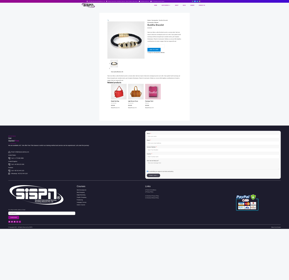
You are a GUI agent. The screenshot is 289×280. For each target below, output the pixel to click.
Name (148, 133)
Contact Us (202, 5)
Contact (279, 227)
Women (156, 22)
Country (149, 154)
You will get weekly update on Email (16, 209)
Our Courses (165, 5)
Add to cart (154, 49)
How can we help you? (153, 160)
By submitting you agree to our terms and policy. (161, 171)
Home (155, 5)
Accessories (155, 20)
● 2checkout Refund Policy (152, 197)
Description (114, 71)
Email (148, 140)
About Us (273, 227)
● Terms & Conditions (150, 190)
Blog (184, 5)
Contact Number (151, 147)
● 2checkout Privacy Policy (152, 195)
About (176, 5)
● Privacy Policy (149, 191)
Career (192, 5)
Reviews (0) (120, 71)
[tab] (114, 72)
